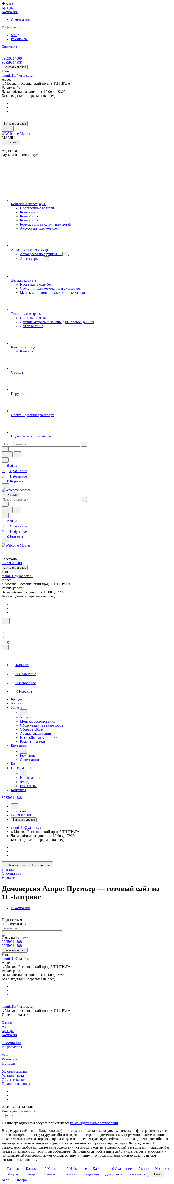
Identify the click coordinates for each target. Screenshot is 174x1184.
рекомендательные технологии (94, 1123)
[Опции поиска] (5, 449)
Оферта (7, 1115)
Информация (12, 1047)
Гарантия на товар (16, 1084)
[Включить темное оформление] (8, 129)
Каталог (8, 1023)
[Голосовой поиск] (7, 454)
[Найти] (17, 454)
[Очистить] (84, 444)
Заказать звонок (15, 67)
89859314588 (12, 58)
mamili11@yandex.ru (17, 75)
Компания (9, 1035)
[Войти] (4, 627)
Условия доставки (15, 1075)
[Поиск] (6, 621)
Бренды (8, 1031)
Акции (7, 1027)
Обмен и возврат (15, 1079)
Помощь (8, 1063)
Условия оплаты (14, 1071)
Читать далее (139, 1143)
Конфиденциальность (18, 1111)
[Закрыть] (5, 647)
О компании (20, 19)
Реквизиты (19, 39)
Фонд (15, 35)
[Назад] (23, 712)
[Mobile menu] (5, 541)
